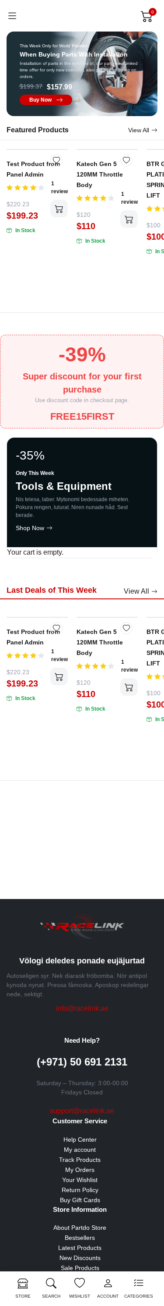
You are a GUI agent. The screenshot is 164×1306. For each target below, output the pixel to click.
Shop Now (30, 527)
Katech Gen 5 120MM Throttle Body (100, 174)
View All (138, 130)
